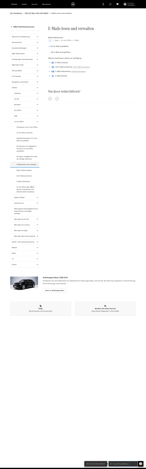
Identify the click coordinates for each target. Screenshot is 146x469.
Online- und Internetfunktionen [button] (23, 242)
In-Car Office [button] (19, 122)
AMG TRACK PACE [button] (18, 54)
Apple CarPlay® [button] (19, 197)
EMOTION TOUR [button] (17, 65)
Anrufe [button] (16, 99)
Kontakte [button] (17, 105)
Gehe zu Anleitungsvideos (54, 290)
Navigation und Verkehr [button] (20, 82)
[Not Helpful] (57, 99)
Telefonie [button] (17, 93)
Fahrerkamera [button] (17, 42)
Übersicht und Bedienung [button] (21, 37)
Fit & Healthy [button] (16, 76)
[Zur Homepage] (73, 4)
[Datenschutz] (103, 4)
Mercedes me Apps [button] (21, 230)
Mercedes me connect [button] (22, 225)
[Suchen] (110, 4)
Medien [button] (14, 248)
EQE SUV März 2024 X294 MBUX (36, 13)
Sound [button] (14, 264)
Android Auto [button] (19, 203)
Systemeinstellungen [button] (19, 48)
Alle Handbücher (16, 13)
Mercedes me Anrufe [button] (21, 219)
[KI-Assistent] (140, 463)
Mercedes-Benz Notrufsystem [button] (24, 236)
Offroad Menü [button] (17, 71)
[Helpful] (50, 99)
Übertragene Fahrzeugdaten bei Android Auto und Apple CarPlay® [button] (25, 211)
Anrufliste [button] (17, 110)
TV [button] (13, 259)
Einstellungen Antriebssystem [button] (22, 59)
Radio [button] (14, 253)
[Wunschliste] (117, 4)
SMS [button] (15, 116)
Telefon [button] (14, 88)
